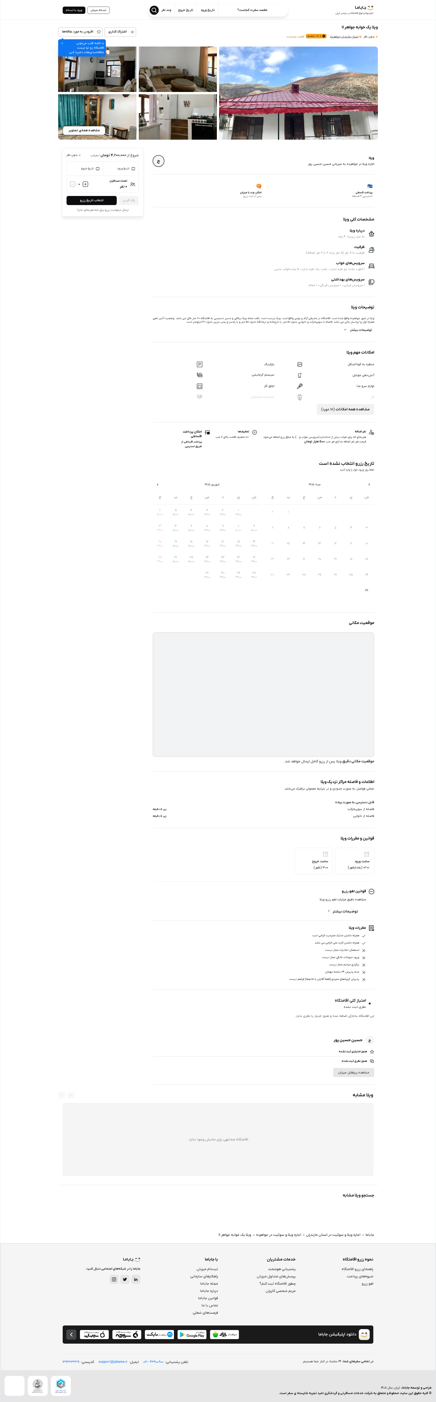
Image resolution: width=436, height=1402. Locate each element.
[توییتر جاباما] (124, 1279)
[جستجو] (154, 10)
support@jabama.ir (113, 1362)
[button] (298, 93)
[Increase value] (85, 184)
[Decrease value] (72, 184)
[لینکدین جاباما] (135, 1279)
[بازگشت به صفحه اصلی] (71, 1335)
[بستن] (62, 43)
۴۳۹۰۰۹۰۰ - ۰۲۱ (153, 1362)
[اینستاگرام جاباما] (114, 1279)
